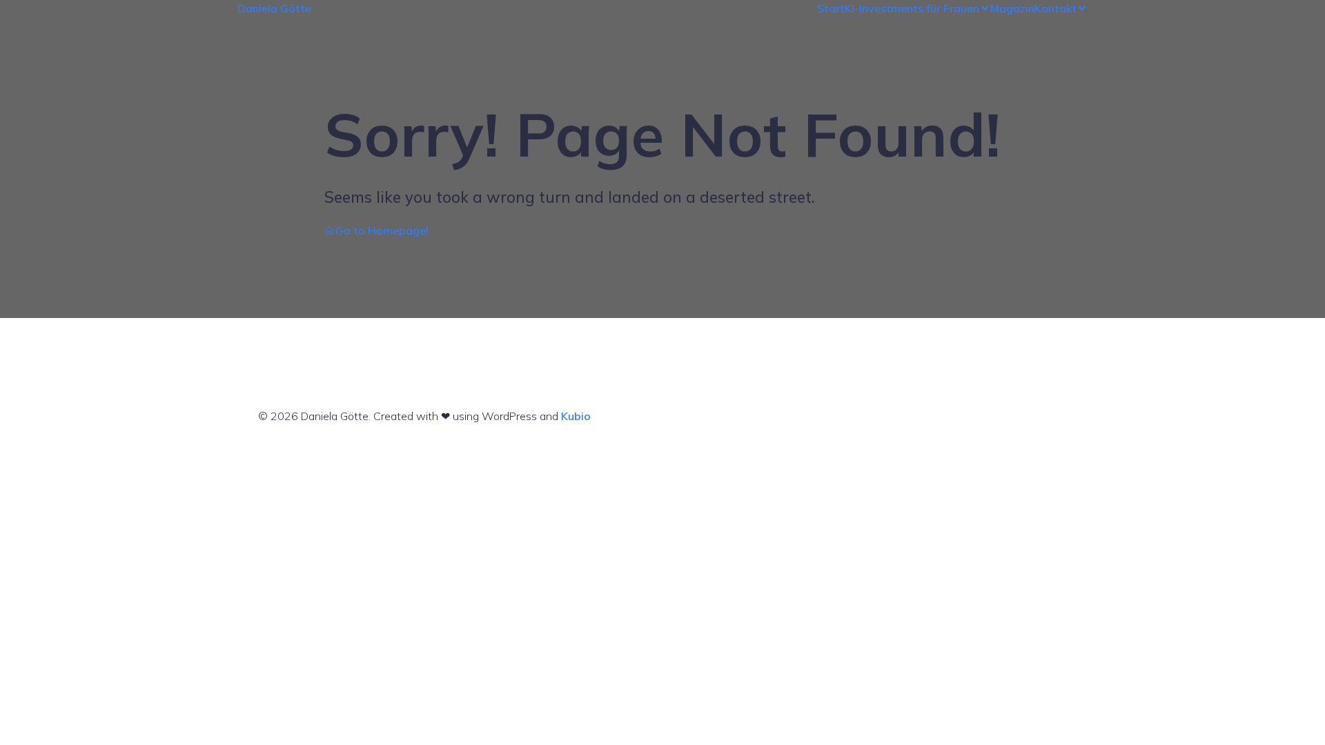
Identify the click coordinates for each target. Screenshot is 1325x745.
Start (831, 8)
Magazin (1012, 8)
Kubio (576, 416)
